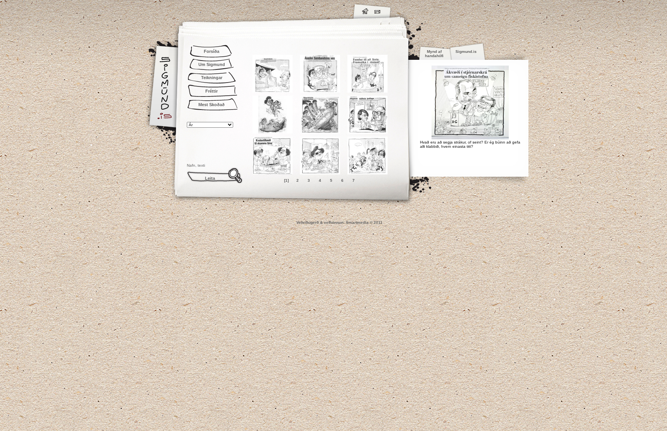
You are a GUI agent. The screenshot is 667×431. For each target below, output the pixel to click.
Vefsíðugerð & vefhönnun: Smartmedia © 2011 (339, 222)
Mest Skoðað (211, 104)
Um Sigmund (211, 64)
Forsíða (211, 51)
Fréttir (211, 91)
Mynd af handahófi (434, 53)
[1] (286, 180)
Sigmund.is (233, 10)
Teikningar (211, 77)
